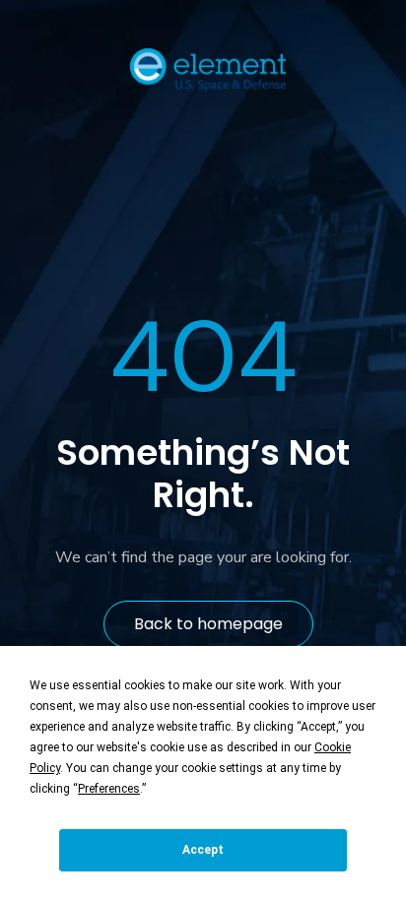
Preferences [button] (109, 789)
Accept (203, 850)
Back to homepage (208, 623)
